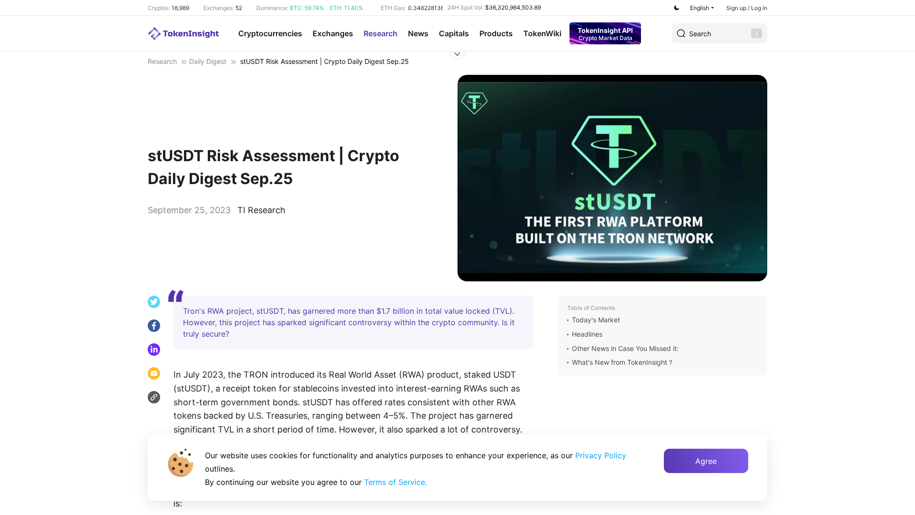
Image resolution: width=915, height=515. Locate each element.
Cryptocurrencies (270, 33)
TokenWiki (542, 33)
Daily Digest (207, 61)
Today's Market (596, 320)
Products (496, 33)
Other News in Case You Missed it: (625, 348)
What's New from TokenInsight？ (623, 362)
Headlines (587, 334)
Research (380, 33)
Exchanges (333, 33)
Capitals (454, 33)
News (418, 33)
